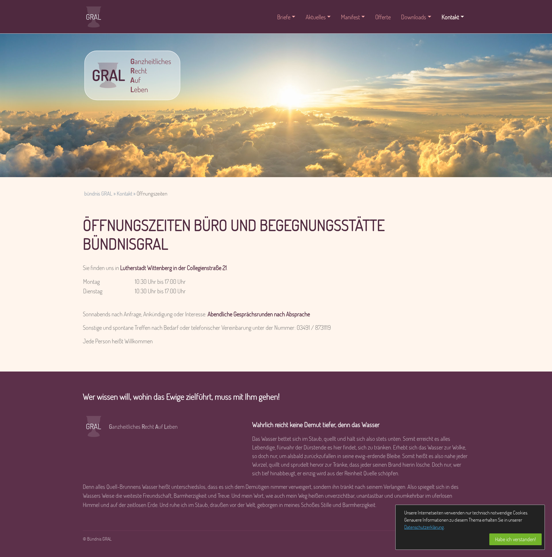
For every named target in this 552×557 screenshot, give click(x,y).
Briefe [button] (283, 17)
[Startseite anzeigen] (94, 16)
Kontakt (124, 193)
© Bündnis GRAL (97, 539)
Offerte (383, 17)
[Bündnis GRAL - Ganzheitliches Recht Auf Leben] (131, 75)
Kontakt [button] (450, 17)
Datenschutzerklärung (424, 527)
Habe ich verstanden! (515, 539)
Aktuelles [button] (316, 17)
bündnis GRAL (98, 193)
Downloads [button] (413, 17)
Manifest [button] (350, 17)
